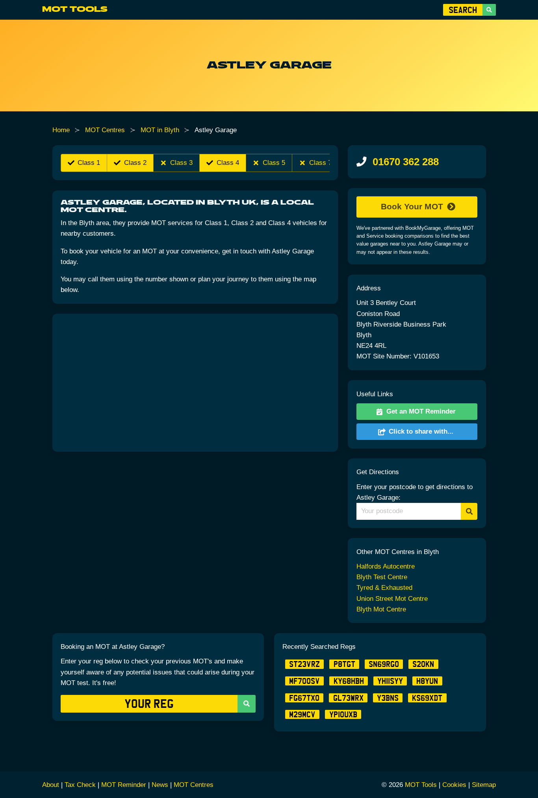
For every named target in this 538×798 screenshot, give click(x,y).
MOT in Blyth (160, 130)
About (50, 785)
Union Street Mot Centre (392, 598)
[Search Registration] (489, 10)
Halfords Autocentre (385, 566)
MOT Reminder (123, 785)
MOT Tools (75, 9)
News (160, 785)
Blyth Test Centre (381, 577)
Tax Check (80, 785)
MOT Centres (105, 130)
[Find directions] (469, 511)
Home (61, 130)
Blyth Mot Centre (381, 609)
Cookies (454, 785)
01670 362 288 (406, 161)
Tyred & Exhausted (384, 587)
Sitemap (484, 785)
